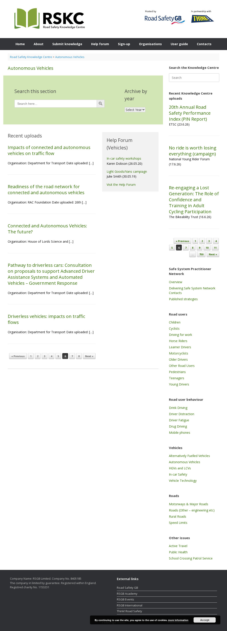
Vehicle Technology (183, 480)
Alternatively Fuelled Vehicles (189, 456)
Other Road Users (182, 366)
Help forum (100, 44)
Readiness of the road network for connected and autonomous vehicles (46, 189)
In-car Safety (178, 474)
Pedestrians (177, 372)
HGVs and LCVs (180, 468)
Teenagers (176, 378)
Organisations (150, 44)
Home (20, 44)
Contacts (204, 44)
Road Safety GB (127, 588)
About (38, 44)
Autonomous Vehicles (184, 462)
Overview (175, 282)
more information (178, 620)
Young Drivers (179, 384)
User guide (179, 44)
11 (215, 247)
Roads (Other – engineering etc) (192, 510)
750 (201, 254)
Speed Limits (178, 523)
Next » (89, 356)
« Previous (18, 356)
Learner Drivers (180, 347)
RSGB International (129, 605)
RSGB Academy (127, 594)
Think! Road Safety (129, 611)
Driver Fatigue (179, 420)
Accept (204, 620)
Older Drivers (178, 359)
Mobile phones (179, 432)
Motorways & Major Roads (188, 504)
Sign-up (124, 44)
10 (207, 247)
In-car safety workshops (124, 158)
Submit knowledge (67, 44)
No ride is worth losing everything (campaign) (192, 151)
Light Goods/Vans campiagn (127, 171)
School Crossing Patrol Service (191, 558)
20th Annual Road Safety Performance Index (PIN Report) (190, 113)
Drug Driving (178, 426)
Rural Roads (177, 516)
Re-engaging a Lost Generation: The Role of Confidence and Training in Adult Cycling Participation (194, 200)
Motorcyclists (178, 353)
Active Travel (178, 546)
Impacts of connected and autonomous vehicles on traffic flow (49, 150)
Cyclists (174, 328)
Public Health (178, 552)
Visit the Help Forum (121, 184)
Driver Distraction (181, 414)
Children (174, 322)
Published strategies (183, 299)
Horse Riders (178, 341)
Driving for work (180, 335)
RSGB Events (125, 599)
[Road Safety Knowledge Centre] (49, 19)
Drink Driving (178, 408)
